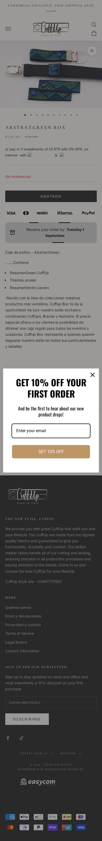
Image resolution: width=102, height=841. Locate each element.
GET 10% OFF (51, 451)
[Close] (92, 374)
